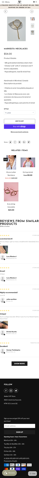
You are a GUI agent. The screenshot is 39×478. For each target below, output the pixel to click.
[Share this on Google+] (24, 142)
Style (6, 109)
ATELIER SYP (14, 458)
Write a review (5, 226)
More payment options (19, 132)
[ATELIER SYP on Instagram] (11, 391)
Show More (19, 364)
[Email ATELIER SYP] (16, 391)
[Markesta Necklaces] (16, 29)
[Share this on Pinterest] (19, 142)
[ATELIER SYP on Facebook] (6, 391)
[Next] (32, 11)
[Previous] (6, 11)
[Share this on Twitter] (10, 142)
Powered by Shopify (10, 461)
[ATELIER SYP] (19, 2)
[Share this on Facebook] (15, 142)
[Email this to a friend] (28, 142)
